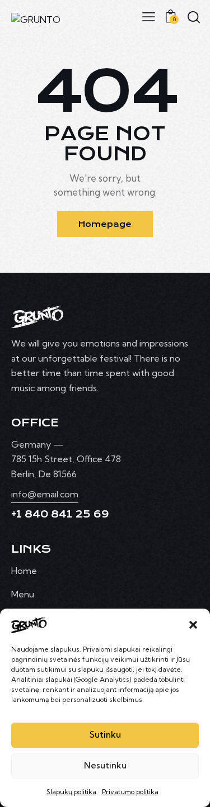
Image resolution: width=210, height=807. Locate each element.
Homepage (105, 224)
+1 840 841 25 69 (60, 514)
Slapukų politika (71, 791)
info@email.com (44, 494)
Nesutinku (105, 765)
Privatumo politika (130, 791)
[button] (193, 624)
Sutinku (105, 734)
